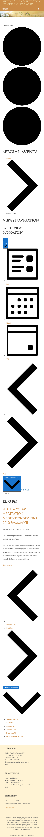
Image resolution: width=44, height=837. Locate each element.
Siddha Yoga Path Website (14, 780)
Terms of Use (20, 817)
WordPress (31, 835)
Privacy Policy (30, 817)
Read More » (7, 565)
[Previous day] (22, 415)
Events (8, 158)
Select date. (25, 490)
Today (5, 474)
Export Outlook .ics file (14, 736)
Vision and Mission (11, 778)
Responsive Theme (15, 835)
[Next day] (22, 468)
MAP (6, 764)
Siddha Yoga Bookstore (12, 782)
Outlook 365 (10, 726)
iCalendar (9, 723)
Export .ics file (11, 733)
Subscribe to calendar (11, 687)
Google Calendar (12, 719)
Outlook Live (11, 729)
